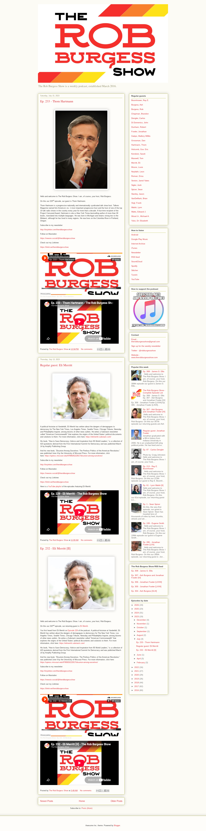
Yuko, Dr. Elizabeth (139, 221)
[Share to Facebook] (106, 349)
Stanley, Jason (137, 194)
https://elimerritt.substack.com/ (98, 437)
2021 (136, 671)
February (141, 662)
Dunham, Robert (138, 127)
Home (82, 801)
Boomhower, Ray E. (140, 100)
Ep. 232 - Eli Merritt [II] (55, 548)
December (142, 620)
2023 (136, 616)
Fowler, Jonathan (139, 131)
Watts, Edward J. (138, 212)
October (140, 627)
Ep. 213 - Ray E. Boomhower (150, 467)
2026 (136, 605)
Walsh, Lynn (136, 207)
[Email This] (98, 349)
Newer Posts (46, 801)
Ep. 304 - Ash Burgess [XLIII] (144, 591)
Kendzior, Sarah (138, 154)
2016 (136, 690)
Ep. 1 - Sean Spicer (151, 504)
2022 (136, 667)
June (139, 655)
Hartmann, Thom (138, 145)
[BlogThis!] (101, 349)
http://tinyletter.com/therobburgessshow (56, 230)
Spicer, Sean (137, 189)
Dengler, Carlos (138, 118)
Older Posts (116, 801)
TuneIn (134, 275)
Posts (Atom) (87, 808)
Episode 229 (73, 630)
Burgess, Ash (137, 105)
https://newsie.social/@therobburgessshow (57, 238)
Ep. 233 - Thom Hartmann (56, 101)
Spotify (134, 266)
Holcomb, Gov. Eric (139, 149)
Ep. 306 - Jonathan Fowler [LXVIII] (146, 582)
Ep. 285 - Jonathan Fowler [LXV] (151, 543)
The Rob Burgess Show (48, 296)
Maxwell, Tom (137, 158)
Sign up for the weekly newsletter (146, 346)
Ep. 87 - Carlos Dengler (153, 450)
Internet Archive (138, 244)
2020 (136, 675)
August (140, 635)
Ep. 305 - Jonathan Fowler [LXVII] (146, 586)
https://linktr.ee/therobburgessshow (54, 247)
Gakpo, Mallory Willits (140, 136)
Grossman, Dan (138, 140)
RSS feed (135, 257)
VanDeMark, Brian (139, 198)
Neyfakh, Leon (137, 171)
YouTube (135, 279)
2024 (136, 613)
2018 (136, 682)
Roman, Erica (137, 176)
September (142, 631)
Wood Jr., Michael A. (140, 216)
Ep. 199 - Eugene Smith (153, 523)
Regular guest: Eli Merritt (56, 365)
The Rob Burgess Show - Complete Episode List (154, 391)
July (139, 639)
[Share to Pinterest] (109, 349)
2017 (136, 686)
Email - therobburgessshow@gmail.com (145, 340)
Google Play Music (139, 239)
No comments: (87, 349)
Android (134, 235)
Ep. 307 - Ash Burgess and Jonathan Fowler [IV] (154, 410)
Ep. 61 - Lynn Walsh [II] (153, 485)
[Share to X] (103, 349)
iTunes (134, 248)
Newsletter (136, 252)
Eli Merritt (84, 626)
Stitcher (134, 270)
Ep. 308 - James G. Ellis (153, 371)
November (142, 624)
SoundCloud (136, 261)
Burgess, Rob (137, 109)
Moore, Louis (137, 167)
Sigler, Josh (136, 185)
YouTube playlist (55, 486)
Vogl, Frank (136, 203)
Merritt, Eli (135, 163)
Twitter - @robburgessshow (143, 350)
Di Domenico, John (139, 122)
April (139, 658)
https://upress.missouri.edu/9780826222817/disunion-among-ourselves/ (74, 456)
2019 (136, 679)
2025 (136, 609)
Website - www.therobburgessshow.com (144, 356)
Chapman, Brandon (140, 114)
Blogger (117, 825)
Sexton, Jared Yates (140, 180)
